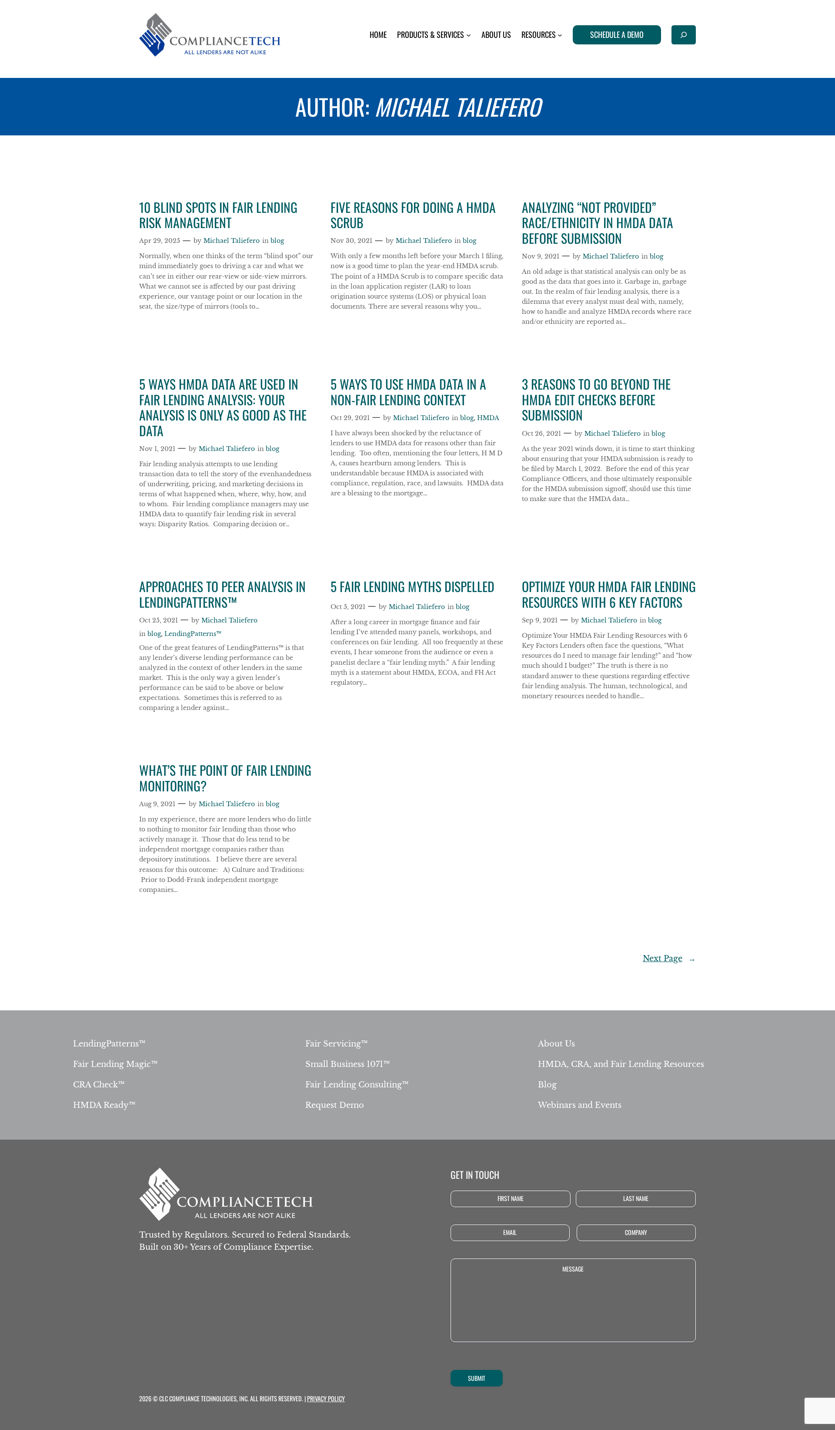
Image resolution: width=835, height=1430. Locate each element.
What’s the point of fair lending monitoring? (225, 778)
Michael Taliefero (232, 241)
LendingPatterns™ (192, 634)
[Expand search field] (683, 34)
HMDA (488, 418)
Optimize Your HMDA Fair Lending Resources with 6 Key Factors (609, 594)
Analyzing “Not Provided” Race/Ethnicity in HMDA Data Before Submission (597, 223)
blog (277, 241)
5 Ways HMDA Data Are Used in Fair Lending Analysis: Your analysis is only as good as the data (223, 407)
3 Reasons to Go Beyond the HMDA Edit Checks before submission (596, 400)
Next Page (669, 958)
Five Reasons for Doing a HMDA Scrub (413, 215)
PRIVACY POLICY (326, 1398)
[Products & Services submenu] (468, 35)
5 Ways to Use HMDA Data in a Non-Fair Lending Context (408, 392)
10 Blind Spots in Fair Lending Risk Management (218, 215)
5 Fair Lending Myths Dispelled (412, 587)
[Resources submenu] (560, 35)
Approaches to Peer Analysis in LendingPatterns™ (222, 594)
